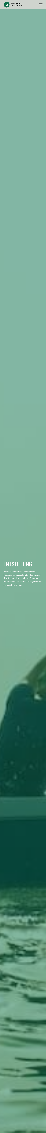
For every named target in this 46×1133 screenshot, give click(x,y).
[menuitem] (39, 4)
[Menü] (39, 4)
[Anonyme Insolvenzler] (19, 4)
